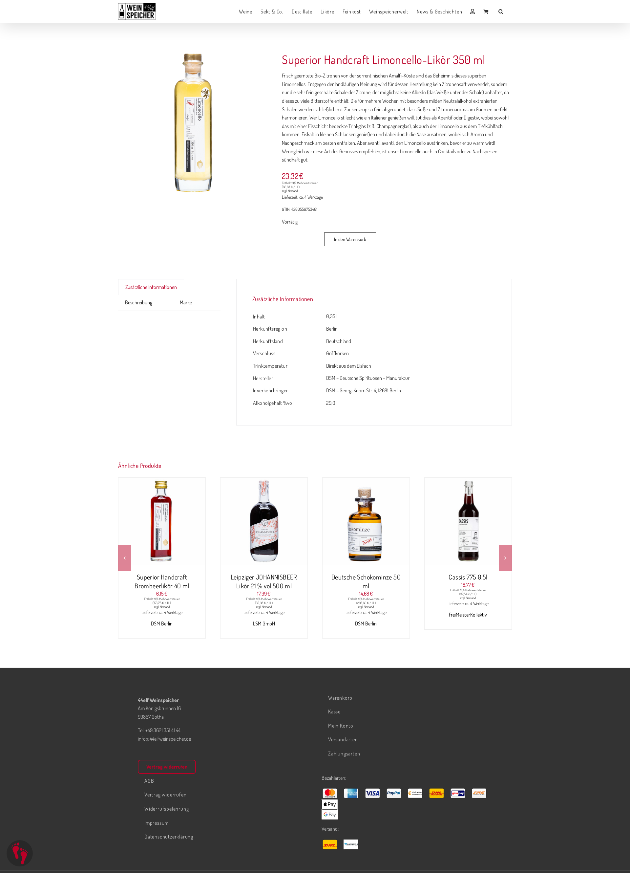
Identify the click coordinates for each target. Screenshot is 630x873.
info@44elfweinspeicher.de (164, 738)
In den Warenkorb (350, 239)
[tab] (166, 298)
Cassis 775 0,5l (468, 577)
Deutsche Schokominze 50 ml (366, 581)
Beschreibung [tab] (138, 302)
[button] (501, 11)
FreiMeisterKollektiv (468, 614)
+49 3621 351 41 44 (162, 730)
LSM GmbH (264, 623)
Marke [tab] (186, 302)
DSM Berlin (162, 623)
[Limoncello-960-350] (192, 123)
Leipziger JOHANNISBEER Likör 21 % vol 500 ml (264, 581)
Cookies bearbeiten (19, 853)
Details (187, 522)
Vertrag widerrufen (166, 766)
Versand (293, 191)
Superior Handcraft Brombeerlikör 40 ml (162, 581)
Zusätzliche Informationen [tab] (151, 287)
